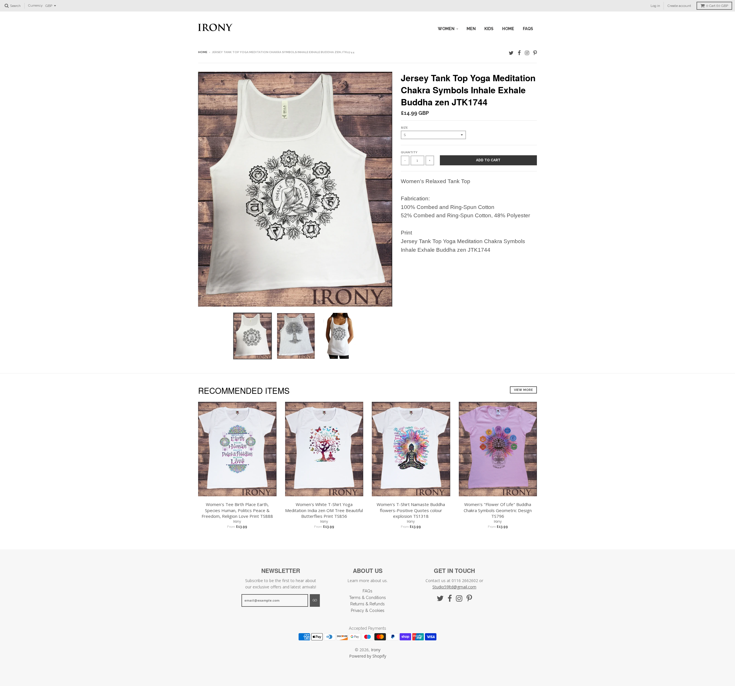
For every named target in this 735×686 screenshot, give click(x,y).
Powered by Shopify (367, 656)
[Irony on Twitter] (511, 53)
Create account (679, 6)
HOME (508, 28)
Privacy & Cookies (367, 610)
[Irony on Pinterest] (535, 53)
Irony (237, 522)
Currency (35, 6)
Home (202, 52)
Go (315, 600)
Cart (717, 6)
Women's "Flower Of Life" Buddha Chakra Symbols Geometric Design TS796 (498, 510)
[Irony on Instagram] (527, 53)
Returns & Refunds (367, 604)
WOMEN (446, 28)
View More (523, 390)
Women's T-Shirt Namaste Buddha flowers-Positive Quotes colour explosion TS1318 (411, 510)
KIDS (489, 28)
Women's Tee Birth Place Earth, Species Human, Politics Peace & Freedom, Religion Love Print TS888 (237, 510)
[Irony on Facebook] (519, 53)
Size (404, 127)
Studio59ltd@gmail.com (454, 587)
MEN (471, 28)
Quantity (409, 152)
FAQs (528, 28)
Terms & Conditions (367, 597)
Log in (655, 6)
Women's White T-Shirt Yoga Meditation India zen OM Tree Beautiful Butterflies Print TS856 (324, 510)
